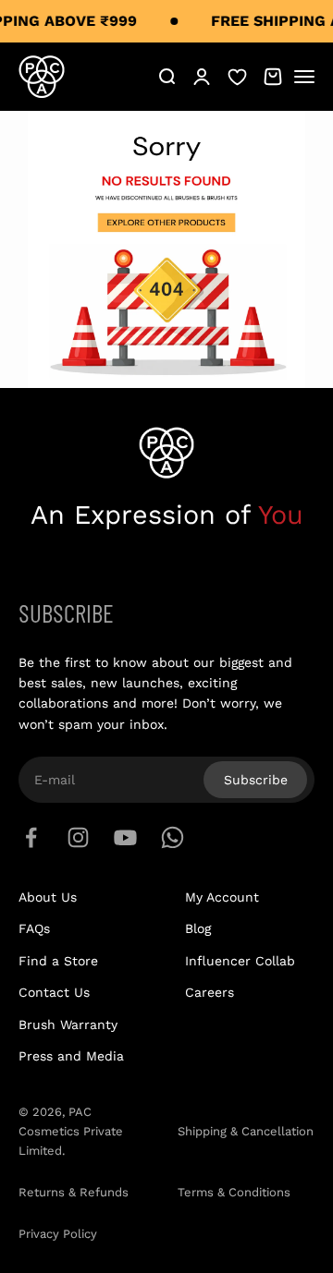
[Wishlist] (237, 76)
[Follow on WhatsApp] (172, 837)
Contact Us (54, 992)
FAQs (34, 928)
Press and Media (71, 1056)
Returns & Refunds (73, 1192)
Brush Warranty (67, 1024)
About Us (47, 897)
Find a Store (58, 960)
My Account (222, 897)
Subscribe (256, 779)
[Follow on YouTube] (125, 837)
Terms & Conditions (234, 1192)
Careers (209, 992)
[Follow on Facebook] (30, 837)
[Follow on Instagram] (78, 837)
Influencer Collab (240, 960)
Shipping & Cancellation (246, 1131)
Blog (198, 928)
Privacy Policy (57, 1234)
